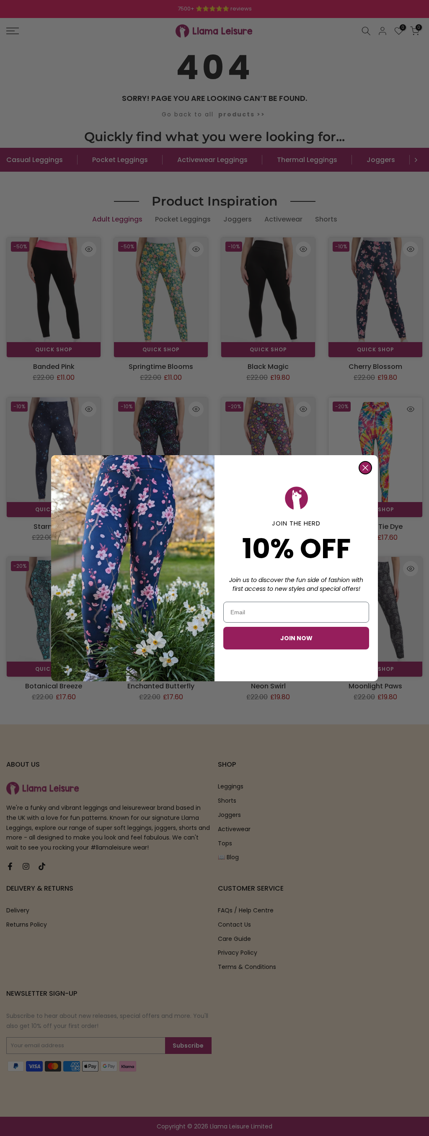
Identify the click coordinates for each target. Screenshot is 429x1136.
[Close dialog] (365, 467)
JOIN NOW (296, 638)
